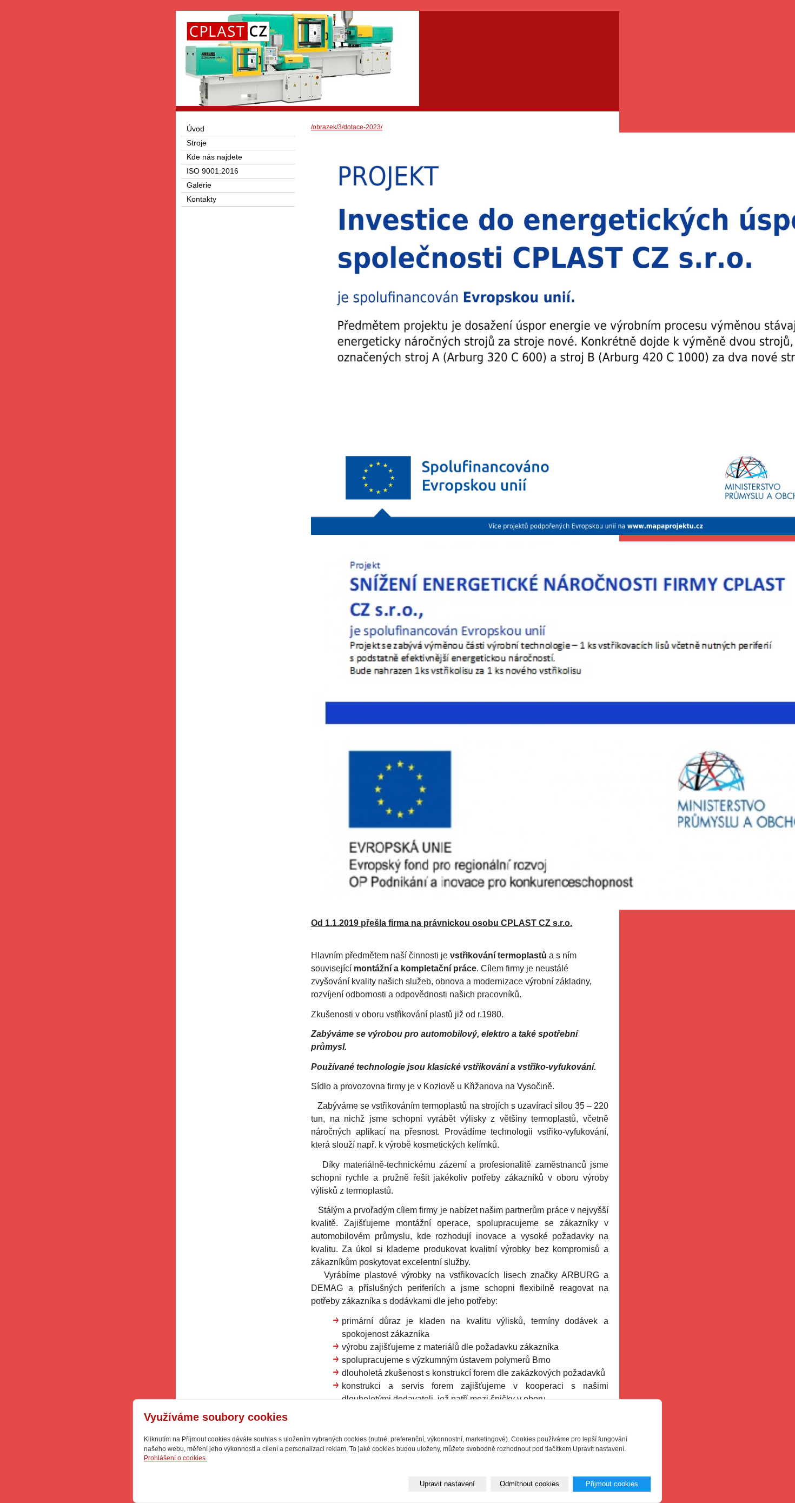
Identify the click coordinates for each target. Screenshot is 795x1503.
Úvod (195, 129)
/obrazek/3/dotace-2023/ (346, 127)
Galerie (199, 185)
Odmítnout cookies (529, 1484)
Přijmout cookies (612, 1484)
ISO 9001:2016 (213, 171)
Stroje (197, 143)
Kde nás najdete (214, 157)
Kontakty (201, 199)
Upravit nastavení (447, 1484)
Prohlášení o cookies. (175, 1458)
